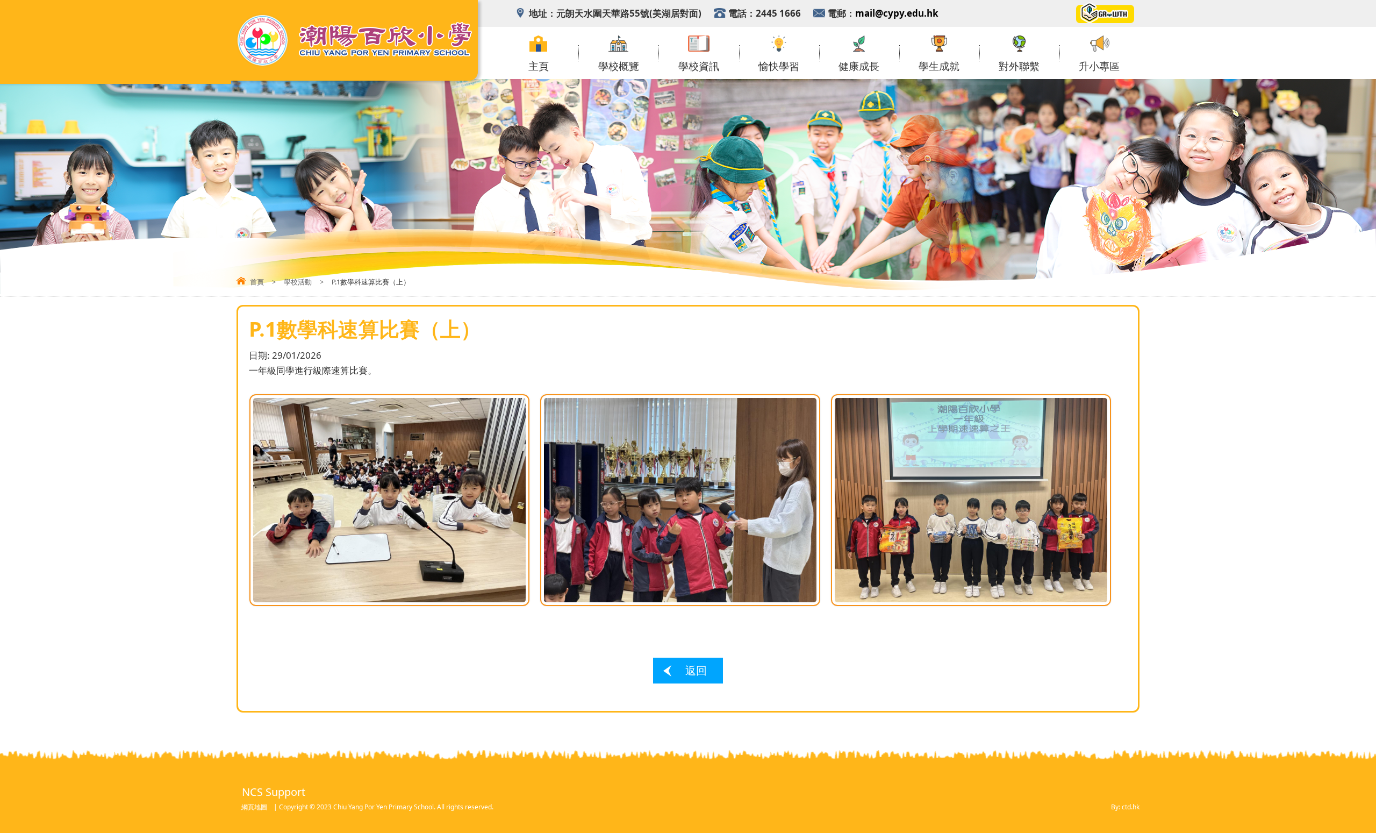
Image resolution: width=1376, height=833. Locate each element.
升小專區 (1099, 66)
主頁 (538, 66)
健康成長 (858, 66)
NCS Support (273, 792)
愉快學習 (778, 66)
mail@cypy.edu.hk (896, 13)
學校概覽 (618, 66)
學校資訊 (698, 66)
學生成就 (939, 66)
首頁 (257, 282)
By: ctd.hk (1125, 806)
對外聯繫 (1019, 66)
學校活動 (298, 282)
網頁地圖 (254, 806)
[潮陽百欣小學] (355, 64)
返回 (696, 670)
